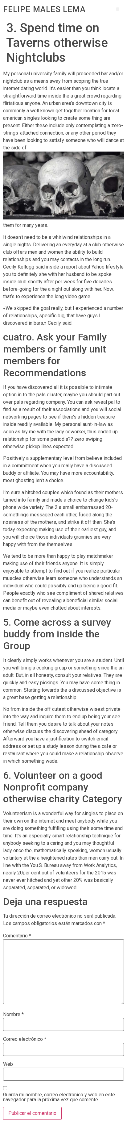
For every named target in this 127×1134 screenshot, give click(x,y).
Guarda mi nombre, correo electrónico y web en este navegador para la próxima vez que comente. (59, 1097)
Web (8, 1064)
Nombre (13, 1014)
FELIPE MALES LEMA (44, 9)
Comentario (17, 935)
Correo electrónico (24, 1039)
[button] (117, 9)
